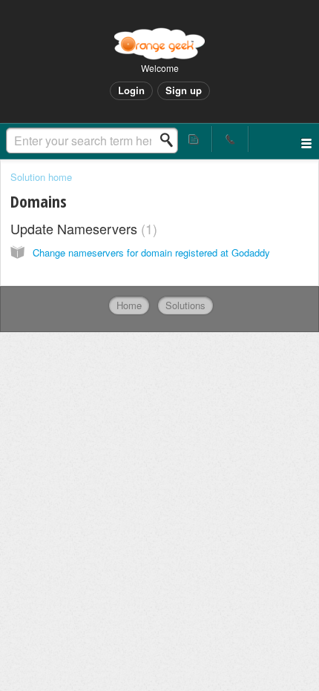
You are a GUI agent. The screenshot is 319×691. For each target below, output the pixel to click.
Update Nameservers (81, 228)
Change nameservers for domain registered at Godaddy (151, 252)
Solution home (41, 177)
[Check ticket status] (195, 139)
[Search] (171, 140)
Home (129, 305)
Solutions (185, 305)
